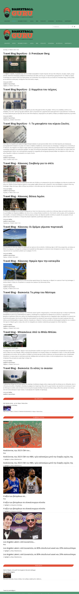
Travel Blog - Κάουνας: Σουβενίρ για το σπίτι (28, 163)
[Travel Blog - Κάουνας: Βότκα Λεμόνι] (39, 204)
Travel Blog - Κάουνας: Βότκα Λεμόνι (24, 196)
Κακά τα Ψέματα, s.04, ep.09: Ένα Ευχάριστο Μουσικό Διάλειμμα (19, 570)
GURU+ (32, 21)
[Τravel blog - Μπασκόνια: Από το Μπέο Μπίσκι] (39, 340)
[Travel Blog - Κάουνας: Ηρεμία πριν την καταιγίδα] (39, 271)
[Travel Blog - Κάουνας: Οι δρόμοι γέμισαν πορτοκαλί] (39, 237)
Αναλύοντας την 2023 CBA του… (17, 450)
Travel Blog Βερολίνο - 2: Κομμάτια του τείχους (30, 89)
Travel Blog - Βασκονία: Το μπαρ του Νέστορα (29, 292)
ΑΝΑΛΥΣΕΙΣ (7, 21)
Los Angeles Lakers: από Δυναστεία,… (19, 542)
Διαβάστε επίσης (38, 417)
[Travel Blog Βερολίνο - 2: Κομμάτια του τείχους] (39, 100)
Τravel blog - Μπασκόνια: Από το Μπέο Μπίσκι (29, 332)
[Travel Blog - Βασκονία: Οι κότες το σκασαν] (39, 376)
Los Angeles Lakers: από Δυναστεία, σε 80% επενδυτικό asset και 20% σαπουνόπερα (39, 548)
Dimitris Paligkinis (10, 572)
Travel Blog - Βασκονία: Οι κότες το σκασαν (28, 368)
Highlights (6, 459)
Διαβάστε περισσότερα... (9, 84)
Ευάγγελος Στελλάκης (11, 405)
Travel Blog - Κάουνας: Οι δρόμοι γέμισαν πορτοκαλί (33, 226)
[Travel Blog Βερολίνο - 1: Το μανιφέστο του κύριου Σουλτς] (39, 134)
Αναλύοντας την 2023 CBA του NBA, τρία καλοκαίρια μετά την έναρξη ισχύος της (38, 456)
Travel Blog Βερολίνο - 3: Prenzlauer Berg (26, 53)
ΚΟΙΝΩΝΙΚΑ (51, 21)
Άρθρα (10, 189)
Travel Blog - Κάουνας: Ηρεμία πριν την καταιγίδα (31, 260)
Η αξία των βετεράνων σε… (14, 496)
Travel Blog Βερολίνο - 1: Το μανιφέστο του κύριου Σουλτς (36, 123)
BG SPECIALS (59, 21)
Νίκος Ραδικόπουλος (16, 459)
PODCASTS (43, 21)
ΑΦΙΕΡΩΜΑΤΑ (68, 21)
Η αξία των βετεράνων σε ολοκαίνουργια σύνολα (24, 502)
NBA (37, 21)
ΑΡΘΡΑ (14, 21)
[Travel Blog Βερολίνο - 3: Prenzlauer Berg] (39, 64)
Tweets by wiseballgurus (9, 590)
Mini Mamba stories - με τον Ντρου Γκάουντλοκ (15, 403)
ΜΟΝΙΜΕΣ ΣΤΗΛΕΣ (22, 21)
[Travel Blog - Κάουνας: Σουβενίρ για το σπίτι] (39, 173)
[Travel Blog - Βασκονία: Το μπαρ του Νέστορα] (39, 303)
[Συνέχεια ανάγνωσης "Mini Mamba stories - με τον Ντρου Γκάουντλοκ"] (39, 408)
